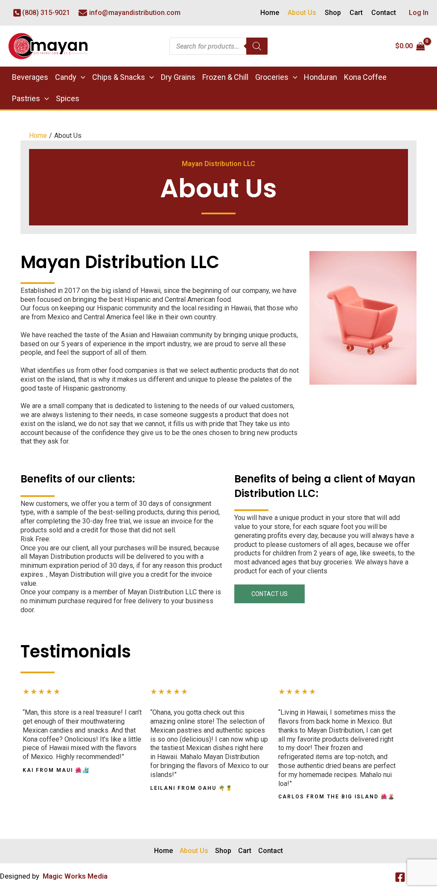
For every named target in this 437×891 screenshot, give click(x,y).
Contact (383, 13)
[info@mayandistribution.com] (130, 13)
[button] (80, 77)
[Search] (257, 46)
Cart (356, 13)
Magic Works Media (75, 876)
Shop (333, 13)
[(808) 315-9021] (41, 13)
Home (269, 13)
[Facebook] (400, 877)
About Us (302, 13)
